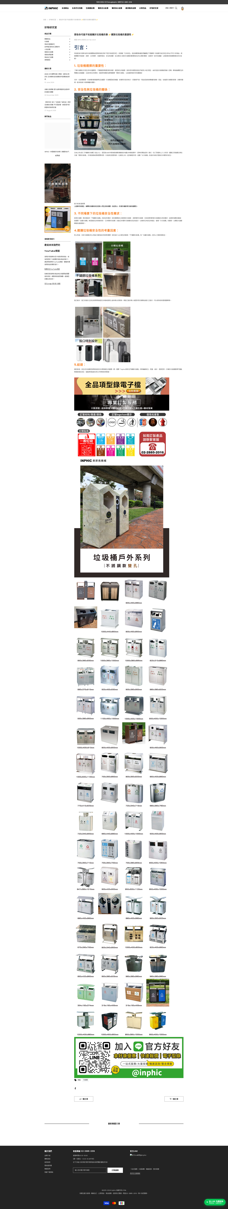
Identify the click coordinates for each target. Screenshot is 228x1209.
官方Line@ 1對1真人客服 (52, 284)
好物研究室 (52, 20)
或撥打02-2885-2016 (125, 2)
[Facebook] (75, 1088)
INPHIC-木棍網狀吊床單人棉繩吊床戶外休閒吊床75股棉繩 (58, 152)
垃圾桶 (47, 42)
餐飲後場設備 (49, 55)
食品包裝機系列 (50, 44)
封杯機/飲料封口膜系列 (52, 47)
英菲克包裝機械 (135, 1173)
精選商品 (47, 39)
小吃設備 (47, 49)
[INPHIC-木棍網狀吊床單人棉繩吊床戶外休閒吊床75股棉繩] (58, 136)
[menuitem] (58, 39)
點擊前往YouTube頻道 (52, 269)
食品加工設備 (49, 57)
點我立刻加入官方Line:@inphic (107, 2)
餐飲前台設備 (49, 52)
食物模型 (47, 60)
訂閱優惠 (115, 1170)
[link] (58, 183)
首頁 (44, 20)
